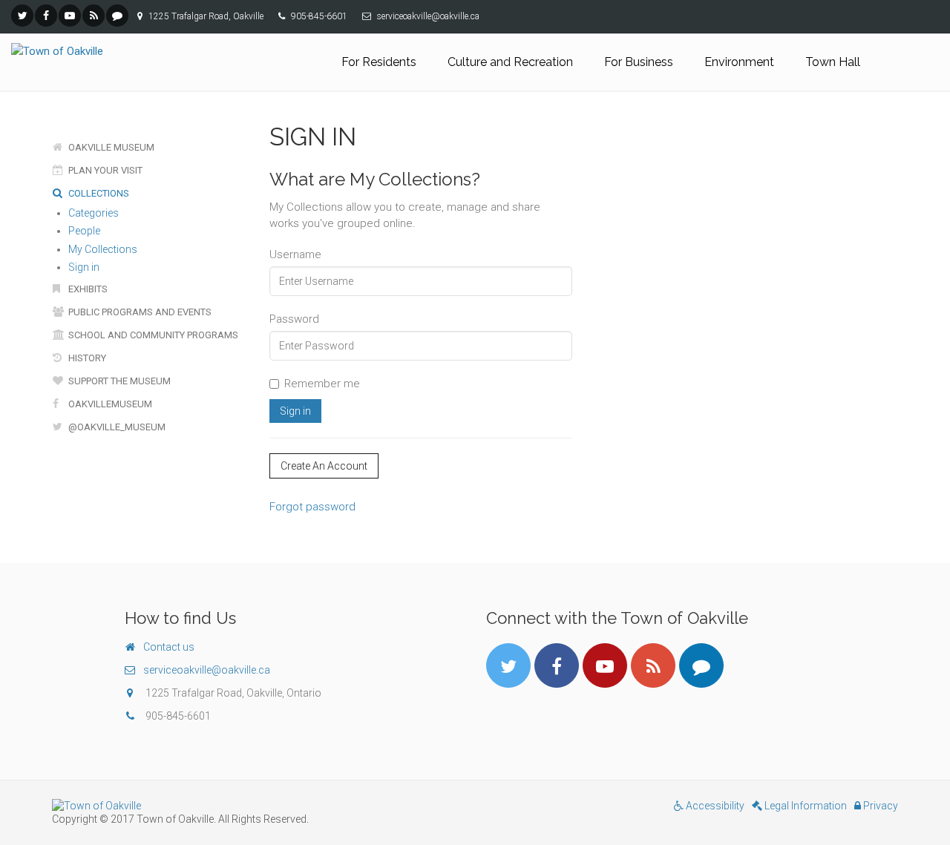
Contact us (168, 647)
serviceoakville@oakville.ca (206, 670)
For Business (638, 62)
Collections (97, 193)
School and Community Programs (152, 335)
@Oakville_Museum (116, 427)
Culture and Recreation (510, 62)
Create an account (324, 466)
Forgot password (312, 506)
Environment (739, 62)
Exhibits (87, 289)
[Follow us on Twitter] (22, 15)
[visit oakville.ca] (258, 805)
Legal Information (804, 806)
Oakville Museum (110, 147)
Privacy (879, 806)
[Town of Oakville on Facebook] (46, 15)
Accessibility (714, 806)
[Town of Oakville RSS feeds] (93, 15)
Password (294, 319)
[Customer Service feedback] (117, 15)
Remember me (322, 383)
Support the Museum (118, 381)
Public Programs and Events (139, 312)
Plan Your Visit (104, 170)
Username (295, 254)
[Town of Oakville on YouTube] (70, 15)
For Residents (378, 62)
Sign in (83, 267)
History (86, 358)
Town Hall (832, 62)
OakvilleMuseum (109, 404)
